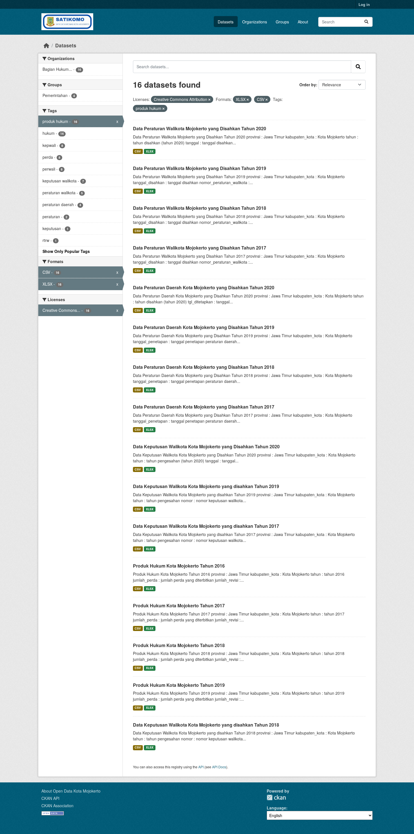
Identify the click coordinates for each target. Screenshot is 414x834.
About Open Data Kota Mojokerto (71, 791)
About (303, 22)
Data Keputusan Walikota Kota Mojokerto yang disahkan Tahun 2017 (206, 526)
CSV (138, 151)
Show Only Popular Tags (66, 251)
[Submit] (366, 22)
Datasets (225, 22)
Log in (364, 4)
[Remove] (209, 99)
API (201, 766)
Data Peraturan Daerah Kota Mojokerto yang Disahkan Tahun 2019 (203, 327)
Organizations (254, 22)
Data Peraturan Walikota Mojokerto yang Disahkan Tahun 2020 (199, 128)
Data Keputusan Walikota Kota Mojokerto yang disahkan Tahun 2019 (206, 486)
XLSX (149, 151)
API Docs (219, 766)
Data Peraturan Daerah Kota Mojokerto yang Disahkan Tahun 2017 (203, 406)
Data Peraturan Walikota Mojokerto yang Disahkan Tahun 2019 (199, 168)
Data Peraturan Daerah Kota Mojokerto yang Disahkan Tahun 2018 (203, 367)
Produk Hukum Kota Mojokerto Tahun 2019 (179, 685)
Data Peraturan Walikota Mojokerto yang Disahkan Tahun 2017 (199, 247)
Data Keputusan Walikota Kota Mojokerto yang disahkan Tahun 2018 (206, 725)
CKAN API (50, 798)
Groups (282, 22)
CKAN (276, 797)
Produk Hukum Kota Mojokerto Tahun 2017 (179, 605)
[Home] (46, 45)
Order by (307, 84)
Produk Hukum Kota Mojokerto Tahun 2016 (179, 565)
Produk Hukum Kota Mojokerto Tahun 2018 (179, 645)
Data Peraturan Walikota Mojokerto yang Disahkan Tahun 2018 (199, 208)
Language (276, 808)
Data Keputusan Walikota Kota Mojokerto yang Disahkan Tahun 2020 (206, 446)
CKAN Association (57, 805)
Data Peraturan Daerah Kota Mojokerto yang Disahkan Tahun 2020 (203, 287)
